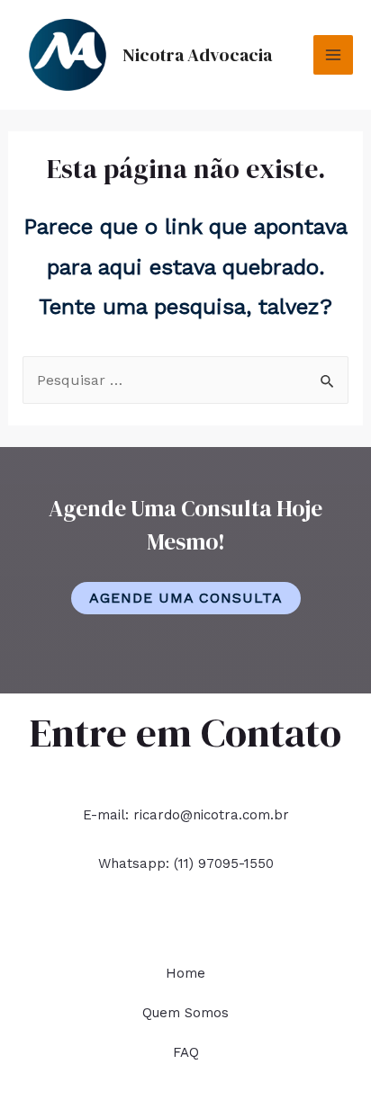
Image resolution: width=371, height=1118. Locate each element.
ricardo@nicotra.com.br (211, 815)
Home (185, 973)
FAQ (186, 1052)
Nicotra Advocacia (197, 54)
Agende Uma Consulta (186, 597)
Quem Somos (185, 1013)
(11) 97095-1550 (224, 863)
